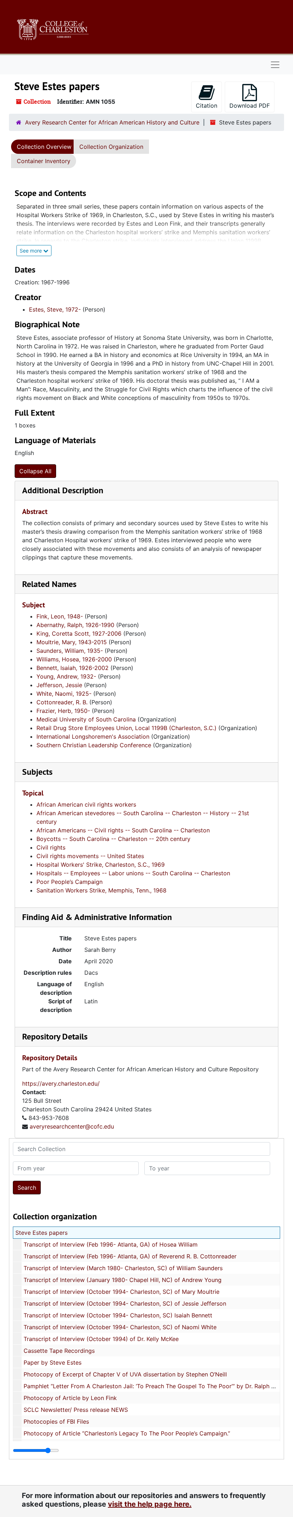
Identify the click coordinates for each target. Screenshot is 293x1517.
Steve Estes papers (41, 1232)
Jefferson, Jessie (59, 685)
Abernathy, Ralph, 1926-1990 (75, 624)
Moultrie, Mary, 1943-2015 (71, 642)
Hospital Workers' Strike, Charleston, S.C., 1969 (100, 864)
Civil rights (50, 847)
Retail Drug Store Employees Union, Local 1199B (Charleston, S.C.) (126, 727)
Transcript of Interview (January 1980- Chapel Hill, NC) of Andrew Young (123, 1279)
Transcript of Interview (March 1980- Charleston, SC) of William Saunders (123, 1268)
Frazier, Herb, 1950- (63, 710)
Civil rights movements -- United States (90, 856)
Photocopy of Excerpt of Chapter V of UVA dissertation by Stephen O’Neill (125, 1374)
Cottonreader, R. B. (62, 702)
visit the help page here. (150, 1504)
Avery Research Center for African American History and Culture (112, 122)
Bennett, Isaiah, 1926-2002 (72, 667)
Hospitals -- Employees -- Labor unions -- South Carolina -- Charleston (133, 873)
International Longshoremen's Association (92, 736)
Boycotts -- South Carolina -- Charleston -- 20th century (113, 838)
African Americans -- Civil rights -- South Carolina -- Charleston (123, 830)
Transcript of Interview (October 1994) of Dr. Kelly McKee (101, 1338)
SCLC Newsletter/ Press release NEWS (76, 1409)
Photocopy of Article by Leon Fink (70, 1397)
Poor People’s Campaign (69, 881)
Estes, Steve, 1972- (55, 309)
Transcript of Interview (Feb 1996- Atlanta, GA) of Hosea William (111, 1244)
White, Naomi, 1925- (63, 693)
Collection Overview (44, 146)
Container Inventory (43, 161)
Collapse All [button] (35, 471)
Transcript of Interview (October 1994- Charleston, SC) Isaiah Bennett (118, 1315)
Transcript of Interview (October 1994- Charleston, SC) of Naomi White (120, 1327)
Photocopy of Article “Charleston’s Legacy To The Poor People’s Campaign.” (127, 1433)
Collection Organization (111, 146)
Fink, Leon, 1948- (59, 616)
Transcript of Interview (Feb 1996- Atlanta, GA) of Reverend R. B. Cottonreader (130, 1256)
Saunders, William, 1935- (69, 650)
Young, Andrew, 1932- (66, 676)
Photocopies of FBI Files (56, 1421)
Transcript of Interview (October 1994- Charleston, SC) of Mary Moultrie (121, 1291)
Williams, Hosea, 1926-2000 (74, 659)
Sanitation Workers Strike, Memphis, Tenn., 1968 (101, 890)
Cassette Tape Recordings (59, 1350)
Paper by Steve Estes (52, 1362)
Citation (206, 105)
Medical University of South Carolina (86, 719)
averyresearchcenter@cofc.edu (72, 1126)
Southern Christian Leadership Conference (93, 745)
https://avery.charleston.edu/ (61, 1083)
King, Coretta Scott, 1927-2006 (78, 633)
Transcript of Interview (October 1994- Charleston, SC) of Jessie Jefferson (125, 1303)
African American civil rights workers (86, 804)
